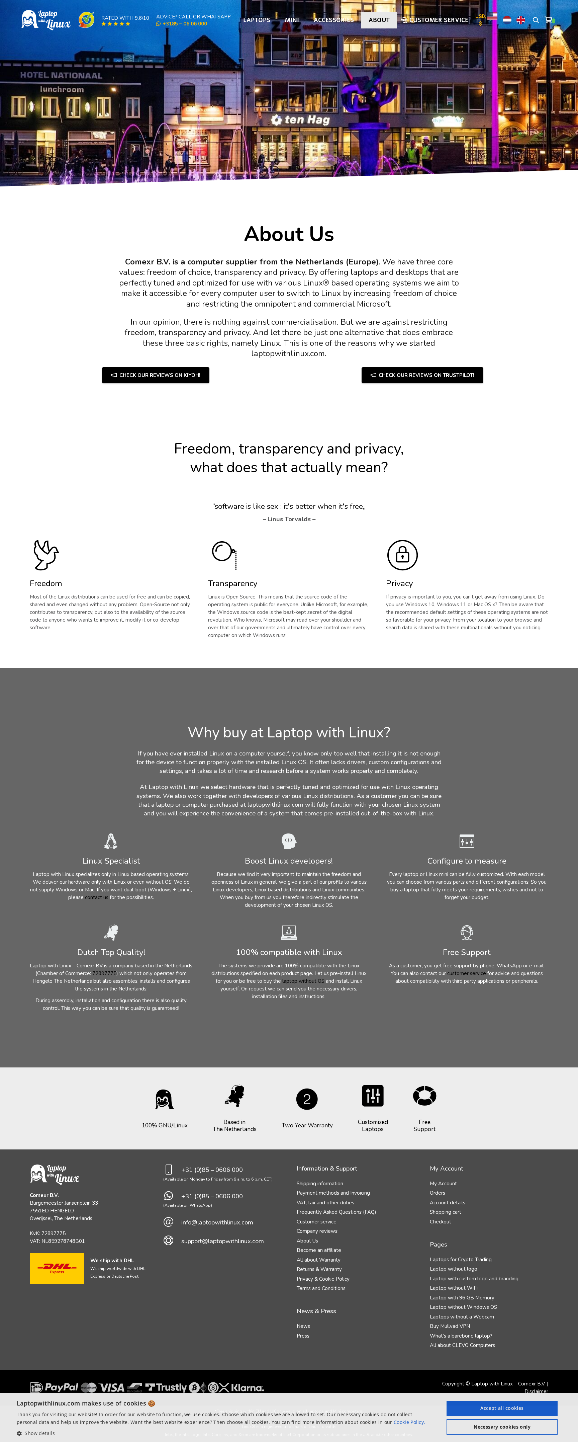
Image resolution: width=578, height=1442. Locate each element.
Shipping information (320, 1183)
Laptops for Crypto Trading (461, 1259)
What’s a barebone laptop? (461, 1336)
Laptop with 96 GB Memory (462, 1297)
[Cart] (550, 20)
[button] (536, 20)
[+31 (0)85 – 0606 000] (172, 1170)
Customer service (316, 1221)
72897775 (104, 973)
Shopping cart (445, 1212)
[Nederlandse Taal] (507, 20)
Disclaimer (536, 1391)
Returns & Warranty (319, 1269)
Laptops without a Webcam (462, 1316)
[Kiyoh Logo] (86, 20)
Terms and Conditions (321, 1288)
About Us (307, 1240)
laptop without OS (303, 981)
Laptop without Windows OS (463, 1307)
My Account (443, 1183)
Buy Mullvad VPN (450, 1326)
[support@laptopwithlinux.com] (172, 1241)
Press (303, 1336)
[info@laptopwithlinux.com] (172, 1222)
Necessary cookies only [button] (502, 1427)
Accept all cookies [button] (501, 1408)
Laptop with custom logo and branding (474, 1278)
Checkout (440, 1221)
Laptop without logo (453, 1269)
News (303, 1326)
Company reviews (317, 1231)
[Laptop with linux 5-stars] (115, 23)
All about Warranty (319, 1260)
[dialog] (289, 1417)
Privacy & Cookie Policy (323, 1279)
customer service (466, 973)
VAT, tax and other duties (325, 1202)
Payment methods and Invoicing (333, 1193)
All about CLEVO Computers (462, 1345)
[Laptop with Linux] (46, 20)
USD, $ (480, 20)
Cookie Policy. (409, 1422)
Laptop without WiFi (454, 1288)
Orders (437, 1193)
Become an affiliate (319, 1250)
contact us (96, 897)
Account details (447, 1202)
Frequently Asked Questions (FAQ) (336, 1212)
